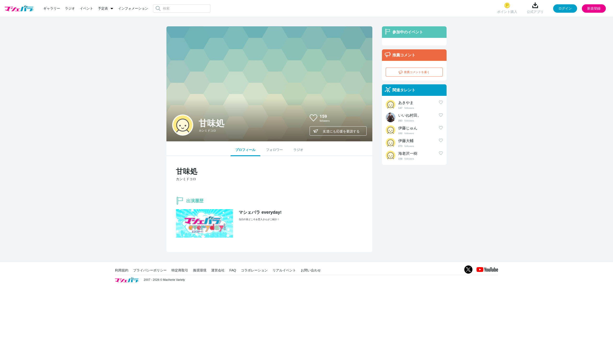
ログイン (565, 8)
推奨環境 (199, 270)
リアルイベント (284, 270)
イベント (86, 8)
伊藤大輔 (406, 141)
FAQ (232, 270)
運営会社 (218, 270)
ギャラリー (51, 8)
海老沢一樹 (407, 153)
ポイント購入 (507, 12)
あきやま (406, 103)
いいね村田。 (409, 115)
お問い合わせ (311, 270)
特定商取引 (179, 270)
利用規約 (121, 270)
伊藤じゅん (407, 128)
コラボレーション (254, 270)
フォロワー (274, 150)
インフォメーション (133, 8)
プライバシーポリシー (150, 270)
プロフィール (245, 150)
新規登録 (594, 8)
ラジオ (70, 8)
